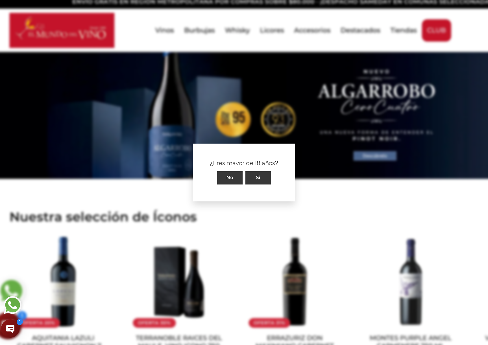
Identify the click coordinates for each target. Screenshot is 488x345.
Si (258, 177)
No (230, 177)
